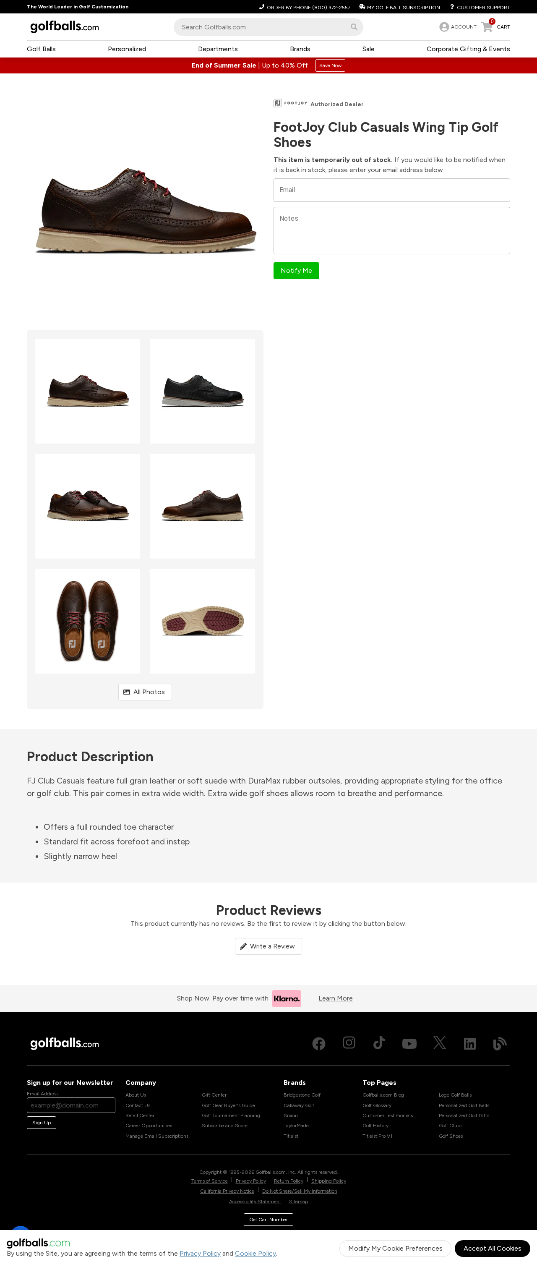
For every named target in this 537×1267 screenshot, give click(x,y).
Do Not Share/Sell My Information (299, 1191)
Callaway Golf (299, 1105)
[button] (354, 27)
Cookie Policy (255, 1253)
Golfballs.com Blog (383, 1095)
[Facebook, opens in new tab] (319, 1043)
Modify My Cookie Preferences (395, 1248)
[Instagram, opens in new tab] (349, 1043)
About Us (135, 1095)
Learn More (335, 998)
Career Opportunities (148, 1126)
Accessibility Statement (255, 1201)
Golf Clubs (450, 1126)
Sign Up (41, 1123)
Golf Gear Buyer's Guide (228, 1105)
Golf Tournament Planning (231, 1115)
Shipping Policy (328, 1181)
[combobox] (268, 27)
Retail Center (139, 1115)
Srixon (291, 1115)
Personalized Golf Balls (464, 1105)
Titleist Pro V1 (377, 1136)
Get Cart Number (268, 1220)
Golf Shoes (451, 1136)
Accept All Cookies (492, 1248)
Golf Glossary (376, 1105)
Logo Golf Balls (455, 1095)
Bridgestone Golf (302, 1095)
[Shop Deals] (268, 65)
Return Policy (288, 1181)
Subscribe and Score (225, 1126)
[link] (457, 27)
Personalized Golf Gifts (464, 1115)
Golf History (375, 1126)
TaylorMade (296, 1126)
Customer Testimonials (387, 1115)
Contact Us (137, 1105)
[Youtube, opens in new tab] (409, 1043)
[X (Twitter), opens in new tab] (440, 1043)
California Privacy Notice (227, 1191)
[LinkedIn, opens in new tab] (470, 1043)
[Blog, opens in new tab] (500, 1043)
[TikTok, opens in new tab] (379, 1043)
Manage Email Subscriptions (156, 1136)
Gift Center (214, 1095)
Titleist (291, 1136)
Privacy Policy (200, 1253)
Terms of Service (209, 1181)
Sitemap (298, 1201)
